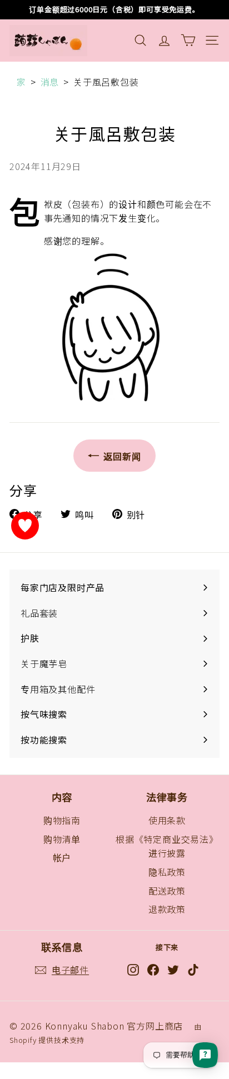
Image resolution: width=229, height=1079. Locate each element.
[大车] (188, 40)
